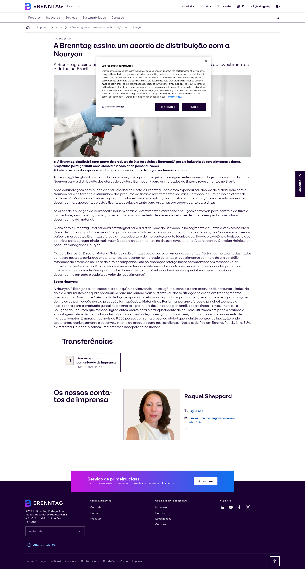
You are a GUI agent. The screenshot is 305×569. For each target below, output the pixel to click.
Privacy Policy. (174, 96)
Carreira (205, 6)
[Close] (206, 61)
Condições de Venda (115, 561)
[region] (153, 87)
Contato (188, 6)
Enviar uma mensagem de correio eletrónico (212, 420)
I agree (194, 106)
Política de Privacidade (63, 561)
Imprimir (137, 561)
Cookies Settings (114, 106)
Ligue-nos (196, 411)
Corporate (224, 6)
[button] (300, 176)
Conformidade (90, 561)
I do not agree (167, 106)
